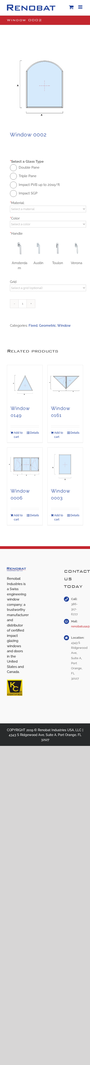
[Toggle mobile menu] (80, 7)
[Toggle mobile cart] (71, 7)
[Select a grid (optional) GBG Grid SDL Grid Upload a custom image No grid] (48, 288)
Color (15, 218)
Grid (13, 282)
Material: (17, 203)
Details (34, 432)
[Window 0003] (65, 465)
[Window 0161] (65, 382)
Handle (16, 233)
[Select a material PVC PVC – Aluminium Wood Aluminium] (48, 209)
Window (64, 325)
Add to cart (18, 435)
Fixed (33, 325)
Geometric (47, 325)
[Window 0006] (24, 465)
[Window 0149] (24, 382)
